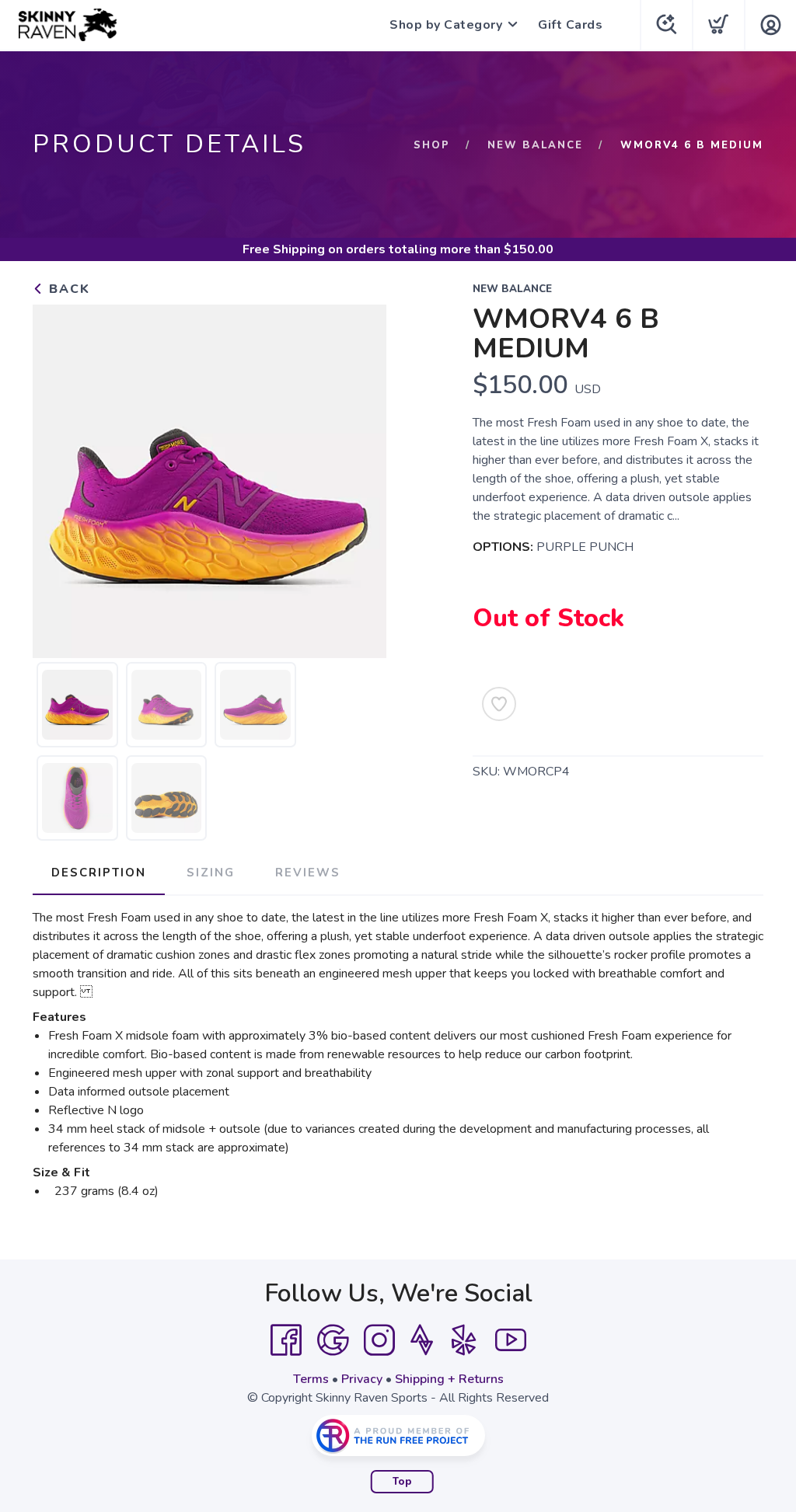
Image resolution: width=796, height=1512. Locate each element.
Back (67, 289)
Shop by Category (445, 24)
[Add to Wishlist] (499, 704)
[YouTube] (510, 1340)
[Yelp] (464, 1340)
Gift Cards (570, 24)
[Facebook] (286, 1340)
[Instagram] (379, 1340)
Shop (432, 145)
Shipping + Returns (449, 1379)
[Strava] (422, 1340)
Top (402, 1482)
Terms (311, 1379)
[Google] (332, 1340)
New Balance (535, 145)
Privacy (361, 1379)
